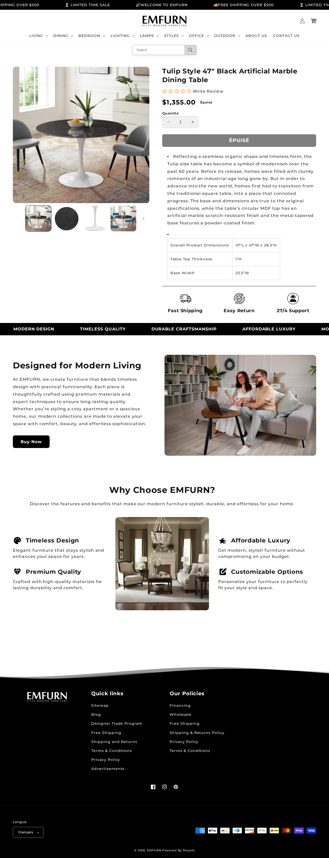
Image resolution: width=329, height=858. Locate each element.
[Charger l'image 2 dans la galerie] (66, 218)
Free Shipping (106, 732)
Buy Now (31, 441)
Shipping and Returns (114, 741)
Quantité (170, 113)
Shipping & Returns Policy (197, 732)
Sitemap (100, 705)
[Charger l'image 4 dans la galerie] (123, 218)
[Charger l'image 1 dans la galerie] (38, 218)
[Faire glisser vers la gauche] (18, 218)
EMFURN (154, 850)
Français (25, 832)
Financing (180, 705)
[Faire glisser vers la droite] (143, 218)
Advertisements (107, 768)
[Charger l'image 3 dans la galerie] (95, 218)
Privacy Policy (105, 759)
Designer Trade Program (116, 723)
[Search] (190, 50)
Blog (96, 714)
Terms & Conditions (111, 750)
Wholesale (180, 714)
